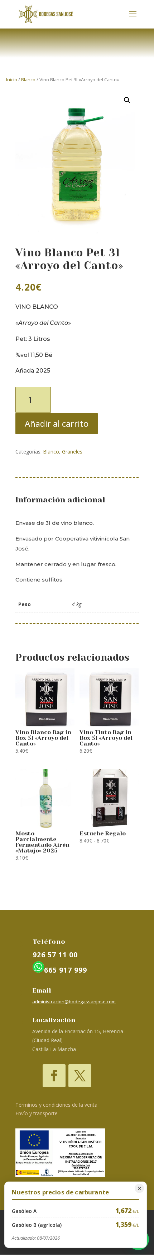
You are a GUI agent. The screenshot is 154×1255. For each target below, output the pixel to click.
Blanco (28, 79)
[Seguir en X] (79, 1075)
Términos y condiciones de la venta (56, 1104)
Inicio (11, 79)
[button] (127, 100)
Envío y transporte (36, 1113)
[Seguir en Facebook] (54, 1075)
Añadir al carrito (56, 423)
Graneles (72, 451)
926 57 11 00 (55, 954)
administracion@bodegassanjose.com (74, 1001)
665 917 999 (65, 970)
